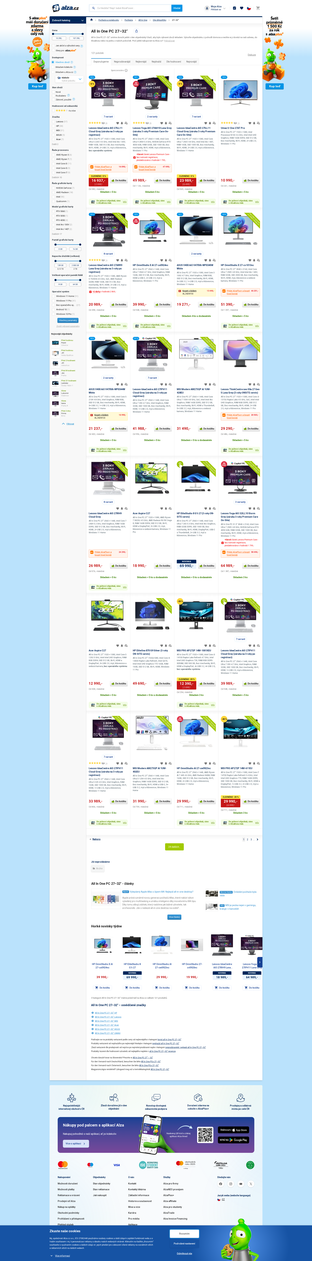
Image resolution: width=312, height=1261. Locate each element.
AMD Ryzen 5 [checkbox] (62, 155)
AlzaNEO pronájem (173, 1189)
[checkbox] (68, 46)
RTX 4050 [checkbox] (60, 220)
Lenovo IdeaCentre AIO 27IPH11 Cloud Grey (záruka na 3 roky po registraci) (150, 392)
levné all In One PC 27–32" (169, 1039)
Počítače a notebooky (108, 20)
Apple (125, 892)
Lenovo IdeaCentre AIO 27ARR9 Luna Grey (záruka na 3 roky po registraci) (105, 268)
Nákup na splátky (66, 1207)
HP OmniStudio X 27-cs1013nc (237, 265)
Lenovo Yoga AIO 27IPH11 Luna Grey (252, 966)
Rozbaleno (61, 96)
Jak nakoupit (99, 1195)
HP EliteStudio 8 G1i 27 (132, 966)
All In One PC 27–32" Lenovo (108, 1017)
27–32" (175, 20)
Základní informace (138, 1195)
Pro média (133, 1218)
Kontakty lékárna (137, 1189)
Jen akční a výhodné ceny (68, 45)
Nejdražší (156, 61)
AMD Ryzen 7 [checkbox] (62, 159)
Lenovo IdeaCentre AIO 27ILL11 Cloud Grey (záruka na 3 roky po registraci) (106, 131)
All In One (142, 20)
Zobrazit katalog (61, 20)
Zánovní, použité (63, 100)
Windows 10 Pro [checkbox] (64, 314)
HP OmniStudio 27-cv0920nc (192, 966)
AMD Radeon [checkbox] (62, 192)
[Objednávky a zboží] (234, 8)
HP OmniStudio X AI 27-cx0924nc (150, 265)
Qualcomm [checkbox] (61, 201)
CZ (223, 1199)
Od (53, 34)
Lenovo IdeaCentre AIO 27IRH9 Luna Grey (222, 966)
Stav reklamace (101, 1189)
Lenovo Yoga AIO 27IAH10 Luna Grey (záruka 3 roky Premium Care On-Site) (152, 131)
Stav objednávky (101, 1183)
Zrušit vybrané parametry (67, 326)
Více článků (174, 917)
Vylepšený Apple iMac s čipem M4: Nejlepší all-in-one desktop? (161, 891)
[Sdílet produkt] (136, 31)
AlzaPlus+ (168, 1195)
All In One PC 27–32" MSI (106, 1021)
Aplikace (132, 1224)
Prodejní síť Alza (66, 1201)
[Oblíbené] (242, 8)
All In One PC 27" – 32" (143, 1058)
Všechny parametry (68, 320)
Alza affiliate (169, 1201)
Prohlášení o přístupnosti (71, 1218)
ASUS (59, 135)
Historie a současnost (140, 1201)
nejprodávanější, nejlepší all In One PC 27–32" (185, 1047)
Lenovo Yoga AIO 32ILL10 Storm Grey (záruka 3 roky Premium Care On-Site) (239, 517)
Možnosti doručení (68, 1183)
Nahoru (96, 839)
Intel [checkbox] (58, 197)
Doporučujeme (101, 61)
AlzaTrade (168, 1213)
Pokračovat (169, 41)
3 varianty (240, 502)
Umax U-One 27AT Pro (233, 128)
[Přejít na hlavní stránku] (65, 8)
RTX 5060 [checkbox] (60, 211)
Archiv (99, 868)
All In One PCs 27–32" (151, 1061)
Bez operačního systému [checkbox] (66, 305)
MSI (58, 130)
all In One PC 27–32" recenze (162, 1051)
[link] (68, 424)
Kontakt (132, 1183)
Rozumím (184, 1233)
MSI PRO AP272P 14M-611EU (236, 768)
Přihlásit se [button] (216, 9)
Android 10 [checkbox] (61, 309)
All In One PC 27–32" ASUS (107, 1029)
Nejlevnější (141, 61)
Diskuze (252, 55)
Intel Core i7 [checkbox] (61, 172)
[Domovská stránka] (91, 20)
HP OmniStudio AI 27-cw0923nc (194, 768)
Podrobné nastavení (184, 1243)
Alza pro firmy (170, 1183)
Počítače (129, 20)
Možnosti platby (66, 1189)
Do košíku (120, 180)
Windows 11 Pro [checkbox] (64, 300)
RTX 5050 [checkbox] (60, 216)
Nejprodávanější (122, 61)
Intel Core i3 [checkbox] (61, 163)
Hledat (176, 8)
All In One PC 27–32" (160, 1069)
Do (83, 34)
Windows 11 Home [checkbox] (65, 296)
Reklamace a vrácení (69, 1195)
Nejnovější (191, 61)
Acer (58, 139)
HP (57, 126)
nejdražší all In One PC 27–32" (165, 1043)
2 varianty (152, 116)
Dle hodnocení (174, 61)
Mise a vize (134, 1207)
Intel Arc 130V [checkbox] (62, 224)
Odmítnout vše (184, 1253)
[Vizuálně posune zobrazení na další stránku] (259, 962)
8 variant (108, 253)
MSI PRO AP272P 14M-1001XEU (194, 650)
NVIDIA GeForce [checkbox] (63, 188)
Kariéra (132, 1213)
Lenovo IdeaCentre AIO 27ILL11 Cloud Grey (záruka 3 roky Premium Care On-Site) (196, 131)
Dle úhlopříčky (159, 20)
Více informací (62, 1255)
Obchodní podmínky (68, 1213)
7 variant (108, 116)
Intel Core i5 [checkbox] (61, 168)
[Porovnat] (126, 123)
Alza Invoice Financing (175, 1218)
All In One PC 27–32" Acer (107, 1025)
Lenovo (59, 121)
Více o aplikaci (73, 1143)
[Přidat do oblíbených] (117, 123)
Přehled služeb (65, 1224)
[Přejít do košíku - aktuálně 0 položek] (258, 8)
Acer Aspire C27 (141, 513)
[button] (196, 292)
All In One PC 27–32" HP (106, 1013)
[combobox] (130, 8)
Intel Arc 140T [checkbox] (62, 229)
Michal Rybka (226, 892)
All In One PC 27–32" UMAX (107, 1033)
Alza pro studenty (172, 1207)
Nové (58, 92)
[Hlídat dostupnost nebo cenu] (122, 123)
